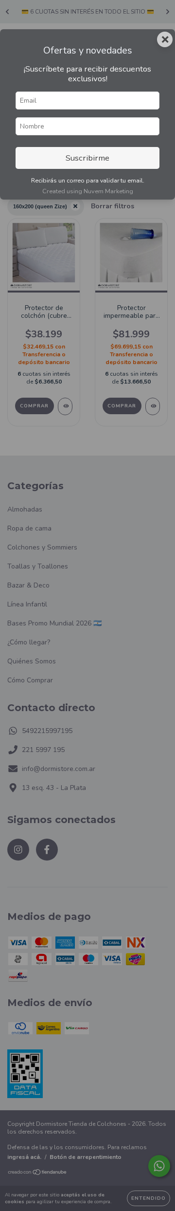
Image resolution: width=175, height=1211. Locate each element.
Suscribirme (87, 158)
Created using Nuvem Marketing (87, 191)
